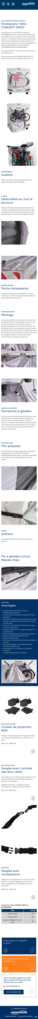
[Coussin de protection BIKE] (19, 706)
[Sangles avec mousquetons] (19, 850)
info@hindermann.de (20, 1008)
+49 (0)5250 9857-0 (13, 986)
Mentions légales (10, 1016)
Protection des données (25, 1016)
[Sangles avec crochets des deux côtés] (32, 798)
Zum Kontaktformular (13, 992)
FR (12, 16)
